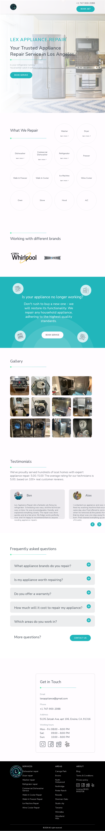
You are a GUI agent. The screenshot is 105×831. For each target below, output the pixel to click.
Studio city (59, 803)
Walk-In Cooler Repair (32, 795)
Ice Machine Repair (30, 803)
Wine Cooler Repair (31, 808)
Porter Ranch (60, 791)
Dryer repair (27, 776)
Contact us (80, 638)
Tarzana (58, 808)
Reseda (58, 795)
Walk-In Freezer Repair (32, 799)
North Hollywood (60, 781)
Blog (78, 771)
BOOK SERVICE (21, 75)
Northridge (59, 786)
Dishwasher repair (30, 771)
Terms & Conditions (84, 776)
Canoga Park (60, 771)
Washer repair (28, 780)
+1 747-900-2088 (85, 3)
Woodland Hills (59, 817)
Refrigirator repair (30, 784)
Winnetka (59, 812)
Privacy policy (82, 780)
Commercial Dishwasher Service (33, 789)
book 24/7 (86, 9)
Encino (58, 776)
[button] (92, 524)
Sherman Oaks (61, 799)
